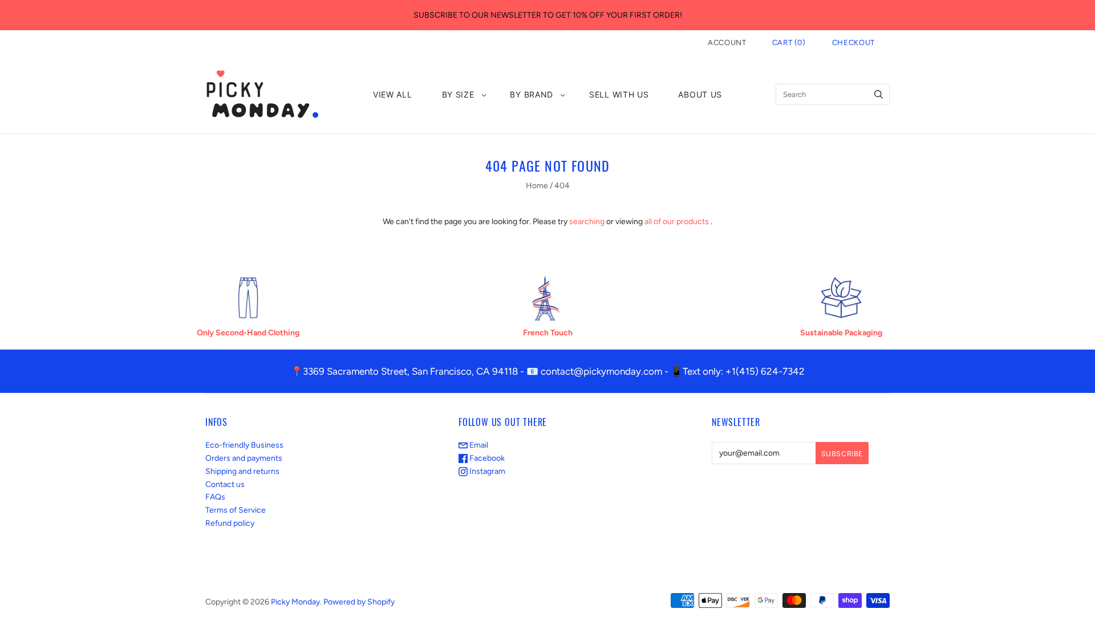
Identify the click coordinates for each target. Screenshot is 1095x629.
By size (458, 94)
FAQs (215, 497)
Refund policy (229, 523)
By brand (531, 94)
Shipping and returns (242, 471)
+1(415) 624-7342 (765, 371)
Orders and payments (243, 458)
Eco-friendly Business (244, 445)
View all (392, 94)
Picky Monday (295, 602)
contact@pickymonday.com (601, 371)
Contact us (225, 484)
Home (537, 185)
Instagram (486, 471)
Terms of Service (235, 510)
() (789, 42)
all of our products (676, 221)
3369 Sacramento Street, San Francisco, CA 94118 (410, 371)
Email (478, 445)
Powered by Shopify (359, 602)
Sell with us (618, 94)
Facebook (486, 458)
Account (727, 42)
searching (587, 221)
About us (700, 94)
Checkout (853, 42)
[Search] (878, 94)
